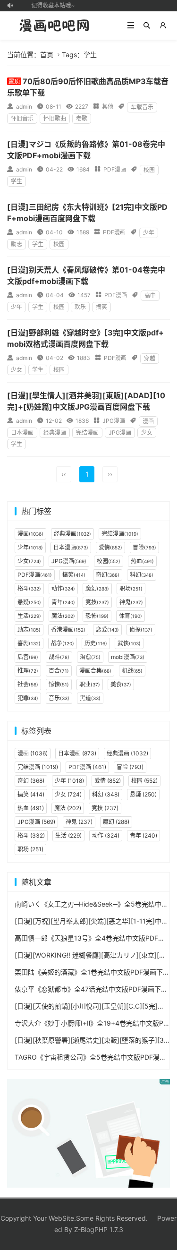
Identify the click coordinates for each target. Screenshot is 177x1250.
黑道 (90, 698)
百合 (59, 670)
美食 (120, 684)
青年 (63, 602)
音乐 (59, 698)
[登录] (163, 25)
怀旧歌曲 (54, 118)
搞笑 (101, 306)
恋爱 (107, 629)
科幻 (141, 574)
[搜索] (147, 25)
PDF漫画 (114, 169)
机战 (132, 670)
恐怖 (97, 615)
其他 (107, 106)
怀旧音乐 (22, 118)
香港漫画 (68, 629)
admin (24, 106)
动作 (63, 588)
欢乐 (80, 306)
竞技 (97, 602)
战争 (62, 643)
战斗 (59, 656)
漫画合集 (95, 670)
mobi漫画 (127, 656)
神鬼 (131, 602)
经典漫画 (54, 432)
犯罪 (27, 698)
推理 (27, 670)
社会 (27, 684)
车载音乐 (142, 107)
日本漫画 (22, 432)
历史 (95, 643)
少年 (148, 232)
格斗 (29, 588)
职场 (131, 588)
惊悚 (59, 684)
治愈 (90, 656)
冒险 (144, 547)
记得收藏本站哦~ (51, 5)
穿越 (149, 358)
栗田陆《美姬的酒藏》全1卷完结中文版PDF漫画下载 (92, 972)
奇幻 (107, 574)
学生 (16, 181)
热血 (142, 561)
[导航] (131, 25)
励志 (16, 244)
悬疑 (29, 602)
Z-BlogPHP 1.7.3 (98, 1229)
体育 (130, 615)
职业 (89, 684)
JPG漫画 (113, 420)
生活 (29, 615)
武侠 (129, 643)
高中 (150, 295)
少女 (16, 369)
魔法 (63, 615)
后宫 (27, 656)
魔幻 (97, 588)
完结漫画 (87, 432)
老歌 (81, 118)
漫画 (148, 421)
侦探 (140, 629)
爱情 (110, 547)
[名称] (88, 1132)
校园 (149, 169)
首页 (46, 55)
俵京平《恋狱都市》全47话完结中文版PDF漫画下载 (91, 989)
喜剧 (29, 643)
